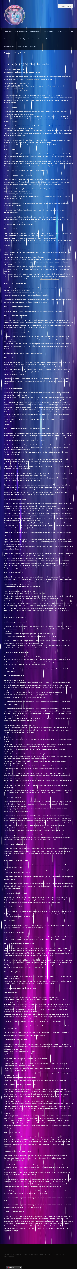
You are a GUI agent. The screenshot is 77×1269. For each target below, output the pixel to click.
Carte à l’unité (48, 32)
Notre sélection (35, 32)
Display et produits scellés (26, 39)
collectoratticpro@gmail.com (14, 88)
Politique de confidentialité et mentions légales (39, 1254)
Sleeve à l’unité (9, 46)
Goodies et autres (43, 39)
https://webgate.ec (27, 967)
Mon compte (8, 32)
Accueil (8, 53)
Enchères (33, 46)
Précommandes (22, 46)
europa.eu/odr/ (38, 967)
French (11, 1267)
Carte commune (9, 39)
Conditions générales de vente (13, 1254)
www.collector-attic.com (32, 79)
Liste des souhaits (21, 32)
